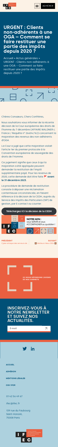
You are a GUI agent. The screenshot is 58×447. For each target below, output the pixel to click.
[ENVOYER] (46, 329)
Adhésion (11, 371)
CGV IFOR (10, 385)
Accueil (8, 58)
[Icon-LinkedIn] (32, 348)
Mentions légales (15, 378)
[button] (37, 5)
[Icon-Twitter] (24, 348)
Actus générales (27, 58)
